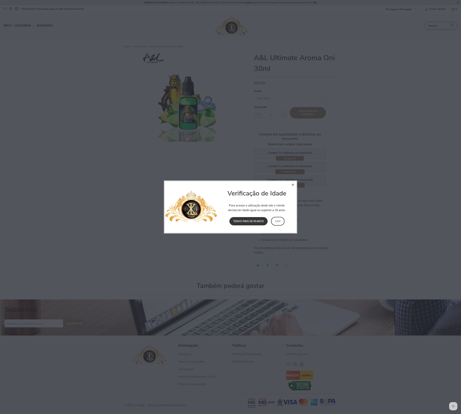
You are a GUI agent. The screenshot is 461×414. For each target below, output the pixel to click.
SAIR (278, 221)
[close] (293, 184)
